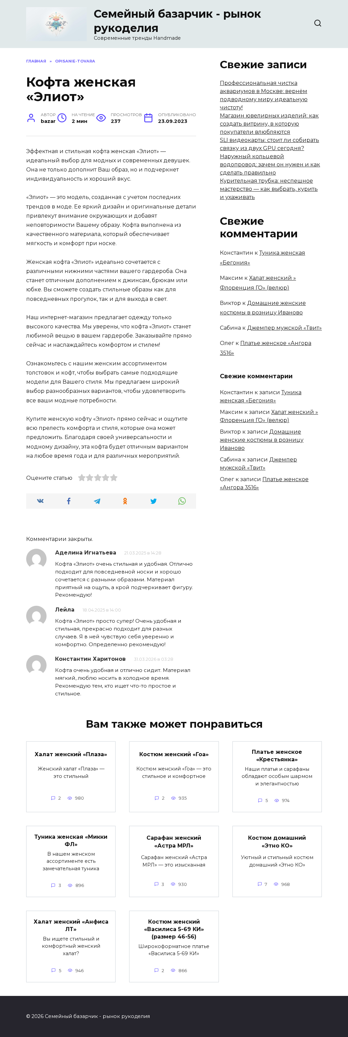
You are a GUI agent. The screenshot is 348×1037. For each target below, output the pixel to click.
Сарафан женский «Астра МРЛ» (173, 842)
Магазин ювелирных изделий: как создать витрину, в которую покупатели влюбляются (269, 123)
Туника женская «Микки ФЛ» (70, 840)
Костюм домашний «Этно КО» (277, 842)
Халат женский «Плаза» (71, 754)
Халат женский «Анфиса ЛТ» (71, 925)
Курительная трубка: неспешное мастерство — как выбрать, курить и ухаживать (269, 189)
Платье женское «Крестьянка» (277, 756)
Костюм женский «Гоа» (174, 754)
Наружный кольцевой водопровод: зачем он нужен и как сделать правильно (270, 164)
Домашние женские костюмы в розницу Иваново (261, 440)
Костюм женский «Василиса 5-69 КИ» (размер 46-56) (174, 929)
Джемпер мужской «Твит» (284, 328)
